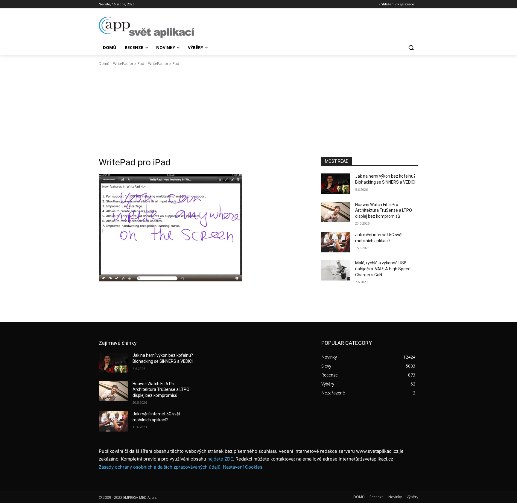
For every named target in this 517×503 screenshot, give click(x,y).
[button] (411, 47)
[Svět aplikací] (146, 27)
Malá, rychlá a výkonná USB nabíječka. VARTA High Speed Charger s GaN (382, 268)
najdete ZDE (220, 459)
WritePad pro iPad (128, 63)
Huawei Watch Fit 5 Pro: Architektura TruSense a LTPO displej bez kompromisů (383, 210)
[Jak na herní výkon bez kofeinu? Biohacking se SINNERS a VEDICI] (335, 183)
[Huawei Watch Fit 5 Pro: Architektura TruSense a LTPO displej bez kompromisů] (335, 212)
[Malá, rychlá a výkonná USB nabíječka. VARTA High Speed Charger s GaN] (335, 270)
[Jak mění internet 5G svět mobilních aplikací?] (335, 242)
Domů (104, 63)
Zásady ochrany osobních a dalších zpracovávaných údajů (160, 467)
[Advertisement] (258, 111)
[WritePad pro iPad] (203, 227)
